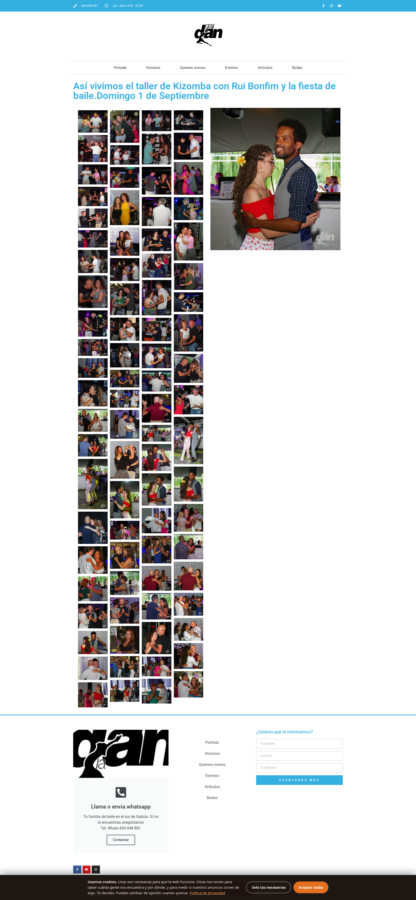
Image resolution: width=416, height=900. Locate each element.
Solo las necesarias (269, 887)
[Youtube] (339, 5)
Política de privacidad (207, 892)
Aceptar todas (311, 887)
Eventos (231, 67)
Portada (120, 67)
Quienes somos (192, 67)
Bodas (297, 67)
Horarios (153, 67)
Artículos (265, 67)
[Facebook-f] (323, 5)
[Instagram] (331, 5)
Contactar (121, 840)
